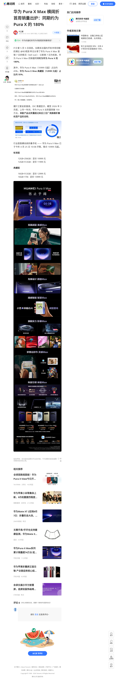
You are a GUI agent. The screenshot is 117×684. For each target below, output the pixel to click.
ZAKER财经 (17, 521)
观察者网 (16, 503)
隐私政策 (41, 667)
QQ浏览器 (37, 670)
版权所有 (40, 677)
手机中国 (16, 558)
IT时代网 (16, 595)
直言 (15, 540)
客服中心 (51, 670)
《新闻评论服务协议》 (44, 603)
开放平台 (48, 667)
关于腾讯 (17, 667)
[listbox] (37, 532)
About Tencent (25, 667)
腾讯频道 (44, 670)
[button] (97, 20)
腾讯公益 (29, 670)
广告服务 (55, 667)
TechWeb (16, 484)
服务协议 (34, 667)
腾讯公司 (34, 677)
